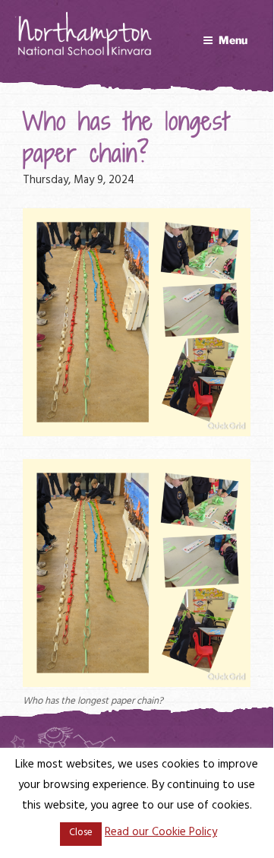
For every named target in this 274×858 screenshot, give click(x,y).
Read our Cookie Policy (161, 833)
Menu (233, 39)
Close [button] (81, 834)
